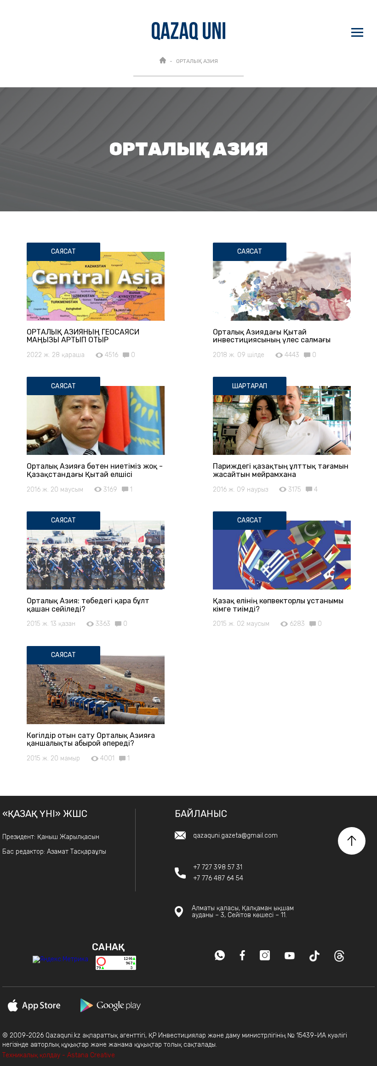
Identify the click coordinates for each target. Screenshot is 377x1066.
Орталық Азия (197, 61)
